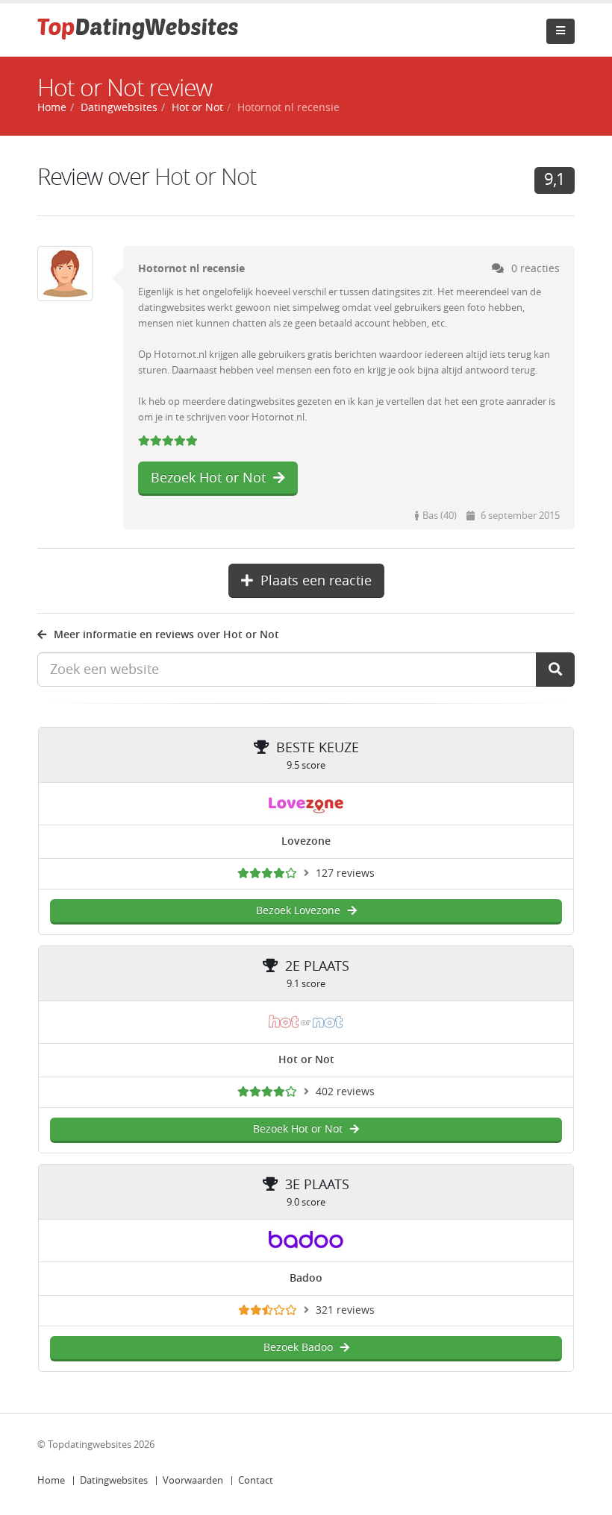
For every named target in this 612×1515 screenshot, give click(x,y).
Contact (255, 1480)
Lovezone (306, 841)
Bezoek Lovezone (298, 910)
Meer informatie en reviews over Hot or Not (166, 635)
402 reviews (345, 1092)
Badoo (306, 1278)
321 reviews (345, 1310)
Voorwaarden (193, 1480)
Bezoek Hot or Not (208, 478)
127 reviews (345, 873)
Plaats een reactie (316, 581)
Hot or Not (205, 177)
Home (51, 1480)
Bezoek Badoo (298, 1347)
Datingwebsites (114, 1480)
